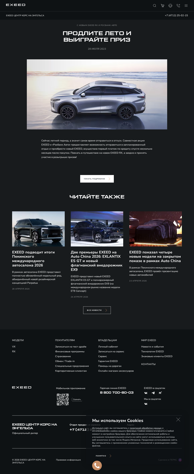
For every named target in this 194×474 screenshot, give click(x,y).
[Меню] (186, 5)
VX (13, 346)
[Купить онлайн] (162, 5)
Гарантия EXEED (108, 361)
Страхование (63, 356)
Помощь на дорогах (110, 366)
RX (13, 351)
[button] (178, 419)
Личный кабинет (108, 346)
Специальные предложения (72, 366)
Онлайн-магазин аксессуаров (116, 371)
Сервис (102, 356)
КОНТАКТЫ (148, 364)
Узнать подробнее (94, 179)
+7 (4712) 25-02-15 (176, 15)
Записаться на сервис (111, 351)
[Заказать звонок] (178, 5)
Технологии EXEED (152, 351)
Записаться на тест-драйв (70, 346)
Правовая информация (68, 459)
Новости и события (152, 346)
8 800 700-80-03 (117, 392)
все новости (94, 310)
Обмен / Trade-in (65, 361)
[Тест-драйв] (170, 5)
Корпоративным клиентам (71, 371)
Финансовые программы (69, 351)
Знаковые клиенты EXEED (156, 356)
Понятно (101, 456)
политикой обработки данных (146, 428)
